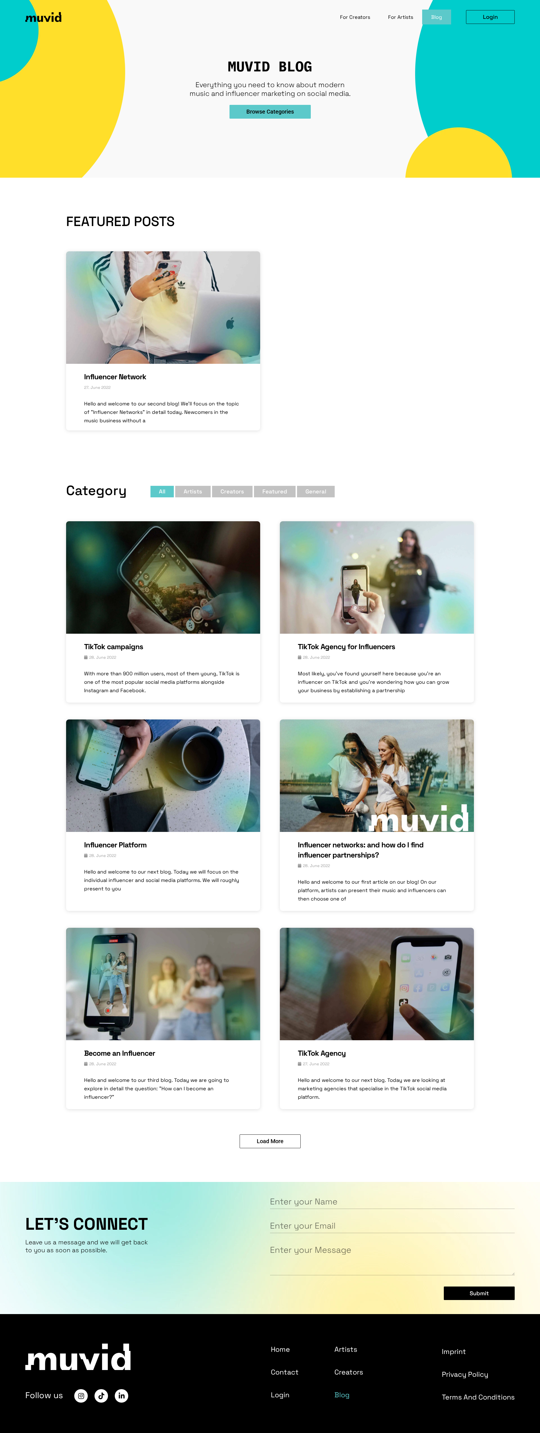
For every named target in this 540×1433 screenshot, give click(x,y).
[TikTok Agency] (377, 1038)
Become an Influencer (119, 1053)
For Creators (355, 17)
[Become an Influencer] (163, 1038)
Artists (193, 491)
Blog (436, 17)
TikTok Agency (322, 1053)
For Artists (400, 17)
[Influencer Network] (163, 361)
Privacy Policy (465, 1374)
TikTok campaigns (113, 646)
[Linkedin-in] (121, 1396)
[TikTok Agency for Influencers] (377, 631)
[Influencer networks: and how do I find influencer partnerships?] (377, 830)
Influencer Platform (115, 845)
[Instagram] (81, 1396)
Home (280, 1349)
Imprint (454, 1351)
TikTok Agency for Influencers (346, 646)
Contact (285, 1371)
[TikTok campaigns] (163, 631)
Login (280, 1394)
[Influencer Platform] (163, 830)
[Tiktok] (101, 1396)
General (315, 491)
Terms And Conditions (478, 1397)
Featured (274, 491)
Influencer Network (115, 377)
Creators (232, 491)
